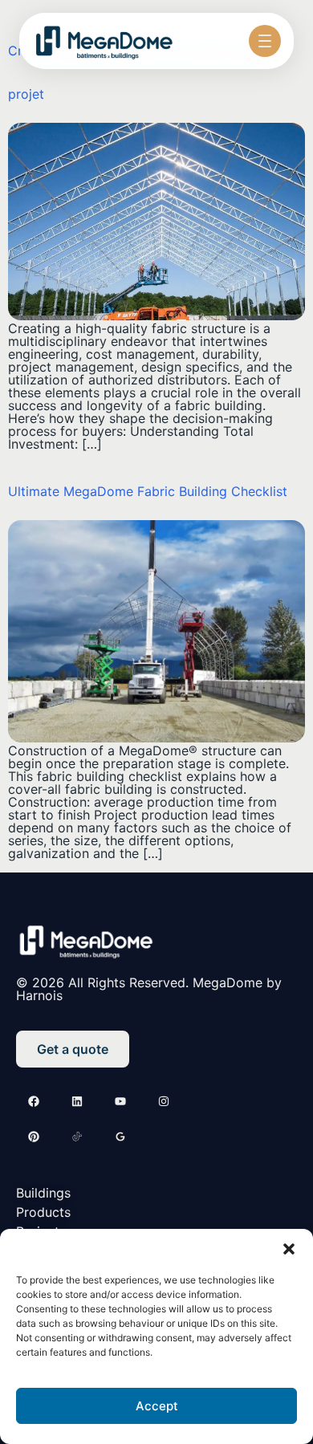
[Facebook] (33, 1101)
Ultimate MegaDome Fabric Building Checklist (147, 491)
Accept (157, 1405)
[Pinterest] (33, 1136)
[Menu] (265, 41)
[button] (289, 1249)
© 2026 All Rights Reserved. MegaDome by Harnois (149, 988)
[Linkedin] (77, 1101)
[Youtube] (120, 1101)
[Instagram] (163, 1101)
